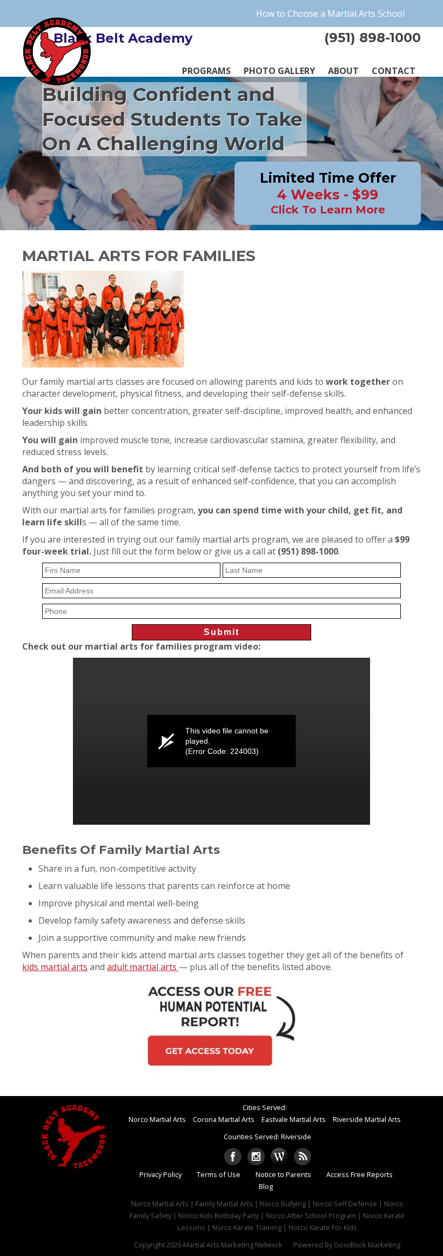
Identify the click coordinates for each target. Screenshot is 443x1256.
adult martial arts (143, 967)
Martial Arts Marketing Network (233, 1245)
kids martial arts (55, 967)
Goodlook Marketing (367, 1245)
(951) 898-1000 (372, 37)
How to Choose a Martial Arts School (330, 13)
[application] (221, 741)
